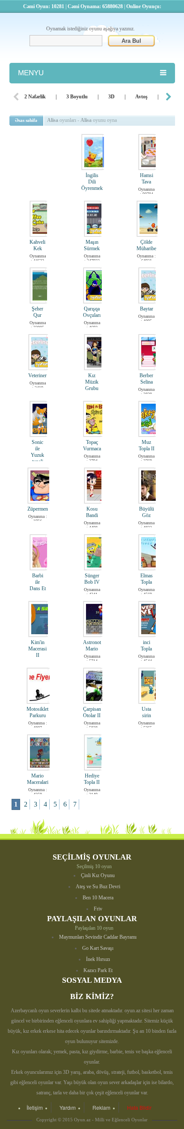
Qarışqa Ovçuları (92, 312)
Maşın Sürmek (92, 245)
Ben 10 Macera (98, 898)
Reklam (101, 1107)
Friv (98, 909)
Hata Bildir (139, 1107)
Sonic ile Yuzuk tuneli (37, 451)
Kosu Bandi (92, 512)
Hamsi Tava (146, 178)
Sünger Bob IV (92, 579)
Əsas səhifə (26, 120)
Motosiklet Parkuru (37, 712)
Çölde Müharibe (146, 245)
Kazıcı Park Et (98, 970)
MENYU (31, 73)
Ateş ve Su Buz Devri (98, 887)
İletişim (35, 1107)
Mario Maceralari (37, 779)
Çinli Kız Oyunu (98, 875)
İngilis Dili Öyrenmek (92, 181)
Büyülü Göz (146, 512)
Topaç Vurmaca (92, 445)
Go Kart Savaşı (97, 948)
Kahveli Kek (37, 245)
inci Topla (146, 645)
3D (111, 97)
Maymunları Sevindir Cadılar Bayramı (98, 937)
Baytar (146, 309)
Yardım (67, 1107)
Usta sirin (146, 712)
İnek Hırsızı (98, 959)
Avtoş (141, 97)
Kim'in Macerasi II (37, 648)
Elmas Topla (146, 579)
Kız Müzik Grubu (91, 381)
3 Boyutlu (77, 97)
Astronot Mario (92, 645)
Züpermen (37, 509)
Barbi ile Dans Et (38, 582)
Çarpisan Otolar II (92, 712)
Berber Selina (146, 378)
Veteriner (37, 375)
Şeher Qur (37, 312)
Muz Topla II (146, 445)
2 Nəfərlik (35, 97)
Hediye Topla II (92, 779)
